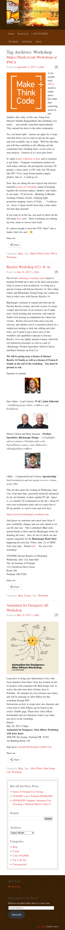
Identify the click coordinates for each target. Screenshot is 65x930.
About (38, 41)
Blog (20, 253)
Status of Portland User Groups (28, 791)
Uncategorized (20, 864)
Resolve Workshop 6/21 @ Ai (28, 266)
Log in (39, 926)
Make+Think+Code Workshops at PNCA (32, 59)
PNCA (51, 84)
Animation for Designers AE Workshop (28, 607)
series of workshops (27, 186)
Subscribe (15, 886)
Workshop (11, 257)
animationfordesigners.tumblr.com (34, 746)
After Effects (36, 768)
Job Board (27, 41)
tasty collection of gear (29, 158)
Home (11, 33)
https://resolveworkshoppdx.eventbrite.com (28, 514)
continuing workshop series (31, 278)
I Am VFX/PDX (21, 855)
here (19, 218)
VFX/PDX (16, 4)
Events (27, 595)
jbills (41, 67)
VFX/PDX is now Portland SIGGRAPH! (33, 796)
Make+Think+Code (39, 253)
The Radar (13, 41)
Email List (23, 33)
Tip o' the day (19, 860)
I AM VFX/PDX (40, 33)
